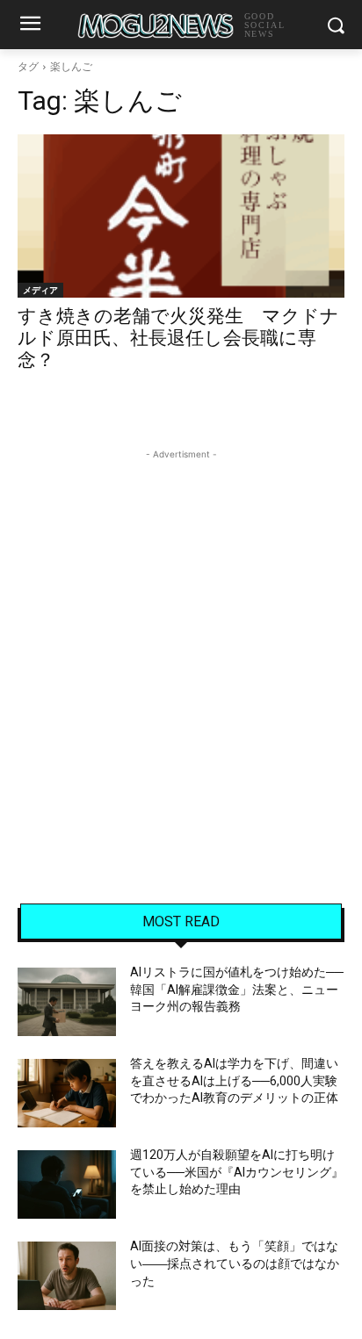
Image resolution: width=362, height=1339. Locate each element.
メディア (40, 290)
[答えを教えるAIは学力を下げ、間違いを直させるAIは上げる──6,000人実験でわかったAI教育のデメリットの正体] (67, 1093)
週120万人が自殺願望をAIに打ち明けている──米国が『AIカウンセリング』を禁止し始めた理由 (237, 1172)
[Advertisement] (181, 644)
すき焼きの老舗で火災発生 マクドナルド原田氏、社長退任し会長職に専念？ (178, 338)
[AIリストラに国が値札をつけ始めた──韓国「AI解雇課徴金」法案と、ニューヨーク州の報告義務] (67, 1002)
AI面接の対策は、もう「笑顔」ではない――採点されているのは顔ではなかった (234, 1263)
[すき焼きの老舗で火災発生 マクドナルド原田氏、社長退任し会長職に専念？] (181, 216)
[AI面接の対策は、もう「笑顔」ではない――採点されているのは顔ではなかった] (67, 1276)
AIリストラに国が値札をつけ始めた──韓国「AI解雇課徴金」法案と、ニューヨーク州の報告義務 (237, 989)
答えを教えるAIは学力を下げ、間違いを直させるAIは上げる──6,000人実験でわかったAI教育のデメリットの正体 (234, 1080)
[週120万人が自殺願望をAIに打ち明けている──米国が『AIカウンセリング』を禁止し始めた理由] (67, 1184)
